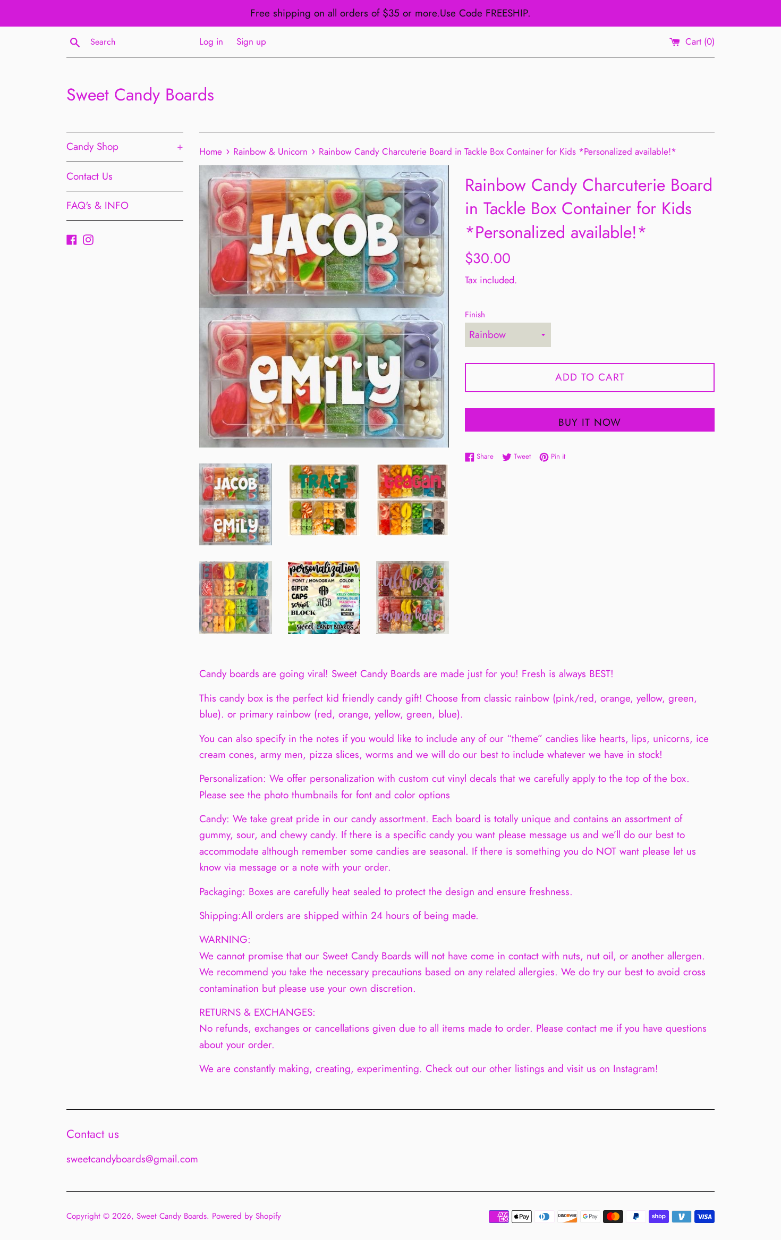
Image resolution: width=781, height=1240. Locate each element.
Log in (211, 41)
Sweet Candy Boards (140, 95)
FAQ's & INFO (97, 205)
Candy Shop (124, 146)
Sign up (251, 41)
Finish (475, 314)
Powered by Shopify (246, 1216)
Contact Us (89, 176)
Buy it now (589, 422)
